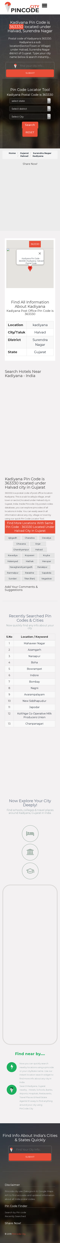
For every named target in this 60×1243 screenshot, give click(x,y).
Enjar (38, 544)
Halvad (24, 156)
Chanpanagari (34, 723)
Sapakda (46, 573)
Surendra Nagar (42, 153)
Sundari (13, 578)
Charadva (30, 538)
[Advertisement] (30, 198)
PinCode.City (19, 1234)
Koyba (46, 555)
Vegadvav (46, 578)
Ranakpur (42, 567)
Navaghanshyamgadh (21, 567)
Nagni (34, 688)
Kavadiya (12, 555)
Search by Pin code (15, 1212)
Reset (30, 132)
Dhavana (21, 544)
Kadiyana (38, 156)
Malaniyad (13, 561)
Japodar (34, 707)
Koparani (29, 555)
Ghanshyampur (21, 549)
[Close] (40, 253)
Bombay (34, 681)
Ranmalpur (12, 573)
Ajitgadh (12, 538)
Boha (34, 662)
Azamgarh (34, 649)
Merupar (46, 561)
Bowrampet (34, 668)
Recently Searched (15, 1216)
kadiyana (40, 325)
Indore (34, 675)
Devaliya (46, 538)
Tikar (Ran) (29, 578)
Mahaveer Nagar (34, 643)
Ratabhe (29, 573)
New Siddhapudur (34, 700)
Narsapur (34, 656)
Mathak (29, 561)
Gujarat (24, 153)
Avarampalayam (34, 694)
